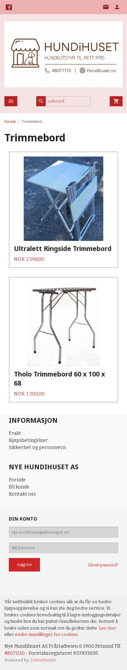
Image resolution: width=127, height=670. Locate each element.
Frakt (15, 433)
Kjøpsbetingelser (28, 440)
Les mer (107, 628)
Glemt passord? (103, 565)
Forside (10, 121)
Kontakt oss (22, 494)
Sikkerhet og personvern (37, 447)
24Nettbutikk (43, 660)
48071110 (14, 653)
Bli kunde (19, 487)
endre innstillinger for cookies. (47, 634)
